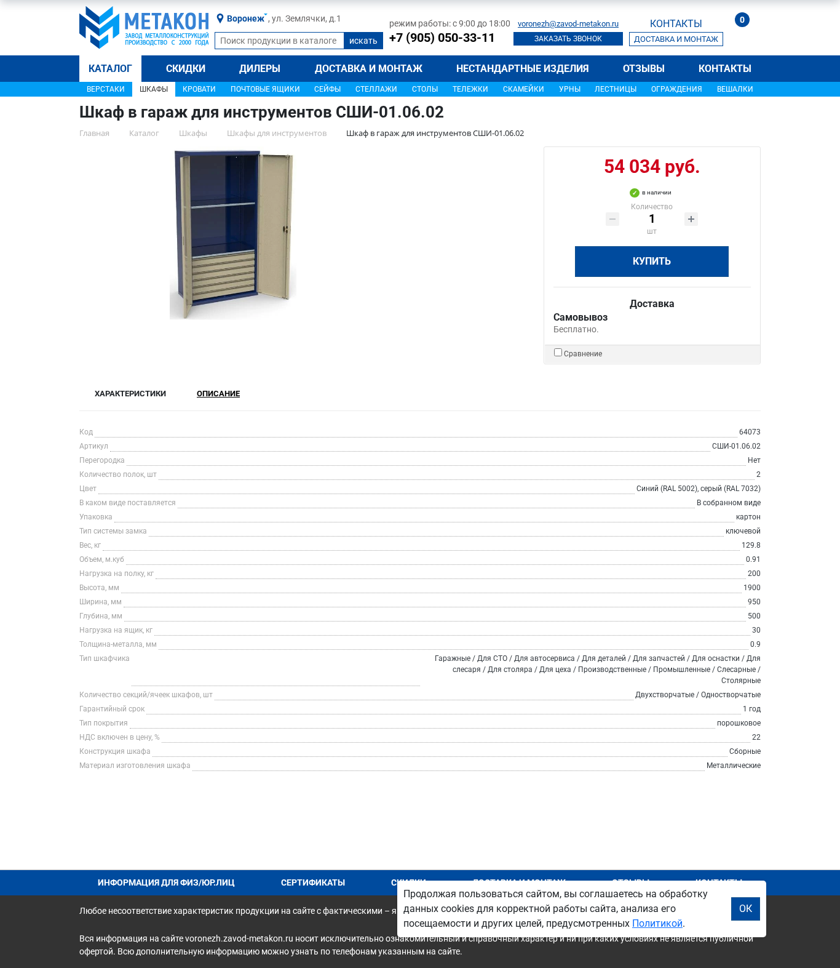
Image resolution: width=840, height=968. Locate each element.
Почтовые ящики (265, 89)
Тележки (470, 89)
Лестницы (615, 89)
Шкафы (154, 89)
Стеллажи (376, 89)
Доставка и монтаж (368, 68)
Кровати (199, 89)
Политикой (657, 923)
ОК (745, 908)
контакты (676, 24)
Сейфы (327, 89)
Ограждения (676, 89)
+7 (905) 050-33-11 (442, 37)
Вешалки (735, 89)
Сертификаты (313, 882)
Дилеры (259, 68)
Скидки (185, 68)
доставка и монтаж (676, 39)
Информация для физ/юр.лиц (166, 882)
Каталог (110, 68)
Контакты (725, 68)
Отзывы (644, 68)
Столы (425, 89)
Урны (569, 89)
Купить (652, 261)
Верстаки (106, 89)
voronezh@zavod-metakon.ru (568, 23)
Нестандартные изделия (522, 68)
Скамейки (523, 89)
